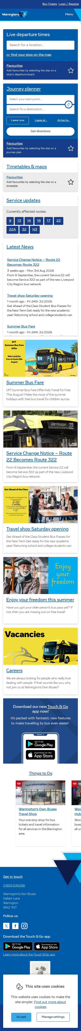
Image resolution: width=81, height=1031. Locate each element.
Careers (14, 671)
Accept (21, 1017)
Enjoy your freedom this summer (40, 600)
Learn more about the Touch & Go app (29, 954)
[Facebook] (15, 926)
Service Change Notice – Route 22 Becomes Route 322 (39, 457)
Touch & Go (57, 707)
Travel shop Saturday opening (37, 529)
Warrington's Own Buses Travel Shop (38, 812)
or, (28, 55)
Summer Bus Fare (25, 383)
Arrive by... (63, 120)
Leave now (17, 120)
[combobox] (40, 45)
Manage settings (53, 1017)
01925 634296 (14, 885)
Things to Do (40, 773)
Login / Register (69, 4)
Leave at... (41, 120)
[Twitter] (6, 926)
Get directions (41, 131)
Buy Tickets (49, 4)
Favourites (14, 66)
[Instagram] (24, 926)
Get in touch (13, 877)
